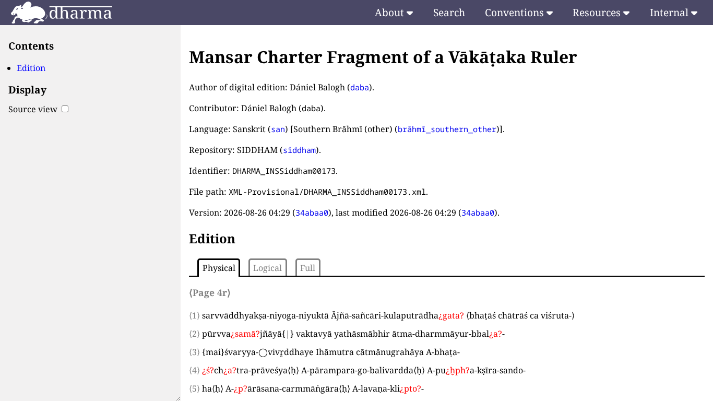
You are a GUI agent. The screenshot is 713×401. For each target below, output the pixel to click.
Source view (34, 109)
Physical (219, 268)
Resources (598, 12)
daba (359, 87)
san (278, 129)
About (391, 12)
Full (307, 268)
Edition (31, 68)
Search (449, 12)
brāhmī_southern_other (447, 129)
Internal (670, 12)
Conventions (515, 12)
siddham (299, 150)
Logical (267, 268)
